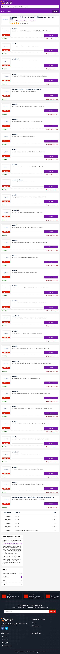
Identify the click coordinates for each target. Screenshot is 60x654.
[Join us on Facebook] (2, 628)
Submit (52, 611)
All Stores (34, 623)
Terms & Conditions (7, 645)
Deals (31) (5, 584)
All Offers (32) (6, 577)
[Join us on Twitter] (6, 628)
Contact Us (5, 639)
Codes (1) (5, 580)
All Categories (7, 11)
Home (13, 20)
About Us (4, 636)
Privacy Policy (5, 642)
